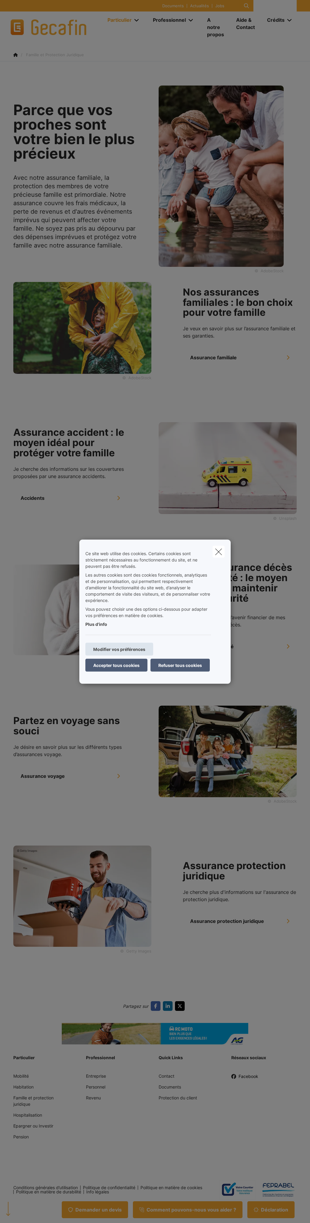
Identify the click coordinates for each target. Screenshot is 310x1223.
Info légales (97, 1192)
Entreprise (96, 1076)
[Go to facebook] (157, 1006)
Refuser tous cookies (180, 665)
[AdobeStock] (82, 327)
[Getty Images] (82, 896)
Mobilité (21, 1076)
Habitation (23, 1086)
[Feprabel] (276, 1190)
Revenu (93, 1097)
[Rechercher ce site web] (246, 5)
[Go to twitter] (181, 1006)
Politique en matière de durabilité (48, 1192)
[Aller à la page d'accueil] (56, 27)
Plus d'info (96, 623)
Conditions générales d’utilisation (45, 1188)
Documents (173, 6)
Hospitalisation (27, 1115)
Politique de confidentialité (109, 1188)
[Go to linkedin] (169, 1006)
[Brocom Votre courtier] (235, 1190)
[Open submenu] (137, 20)
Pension (21, 1136)
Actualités (199, 6)
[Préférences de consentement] (24, 1211)
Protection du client (178, 1097)
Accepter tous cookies (116, 665)
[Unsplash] (228, 467)
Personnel (95, 1086)
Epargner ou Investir (33, 1125)
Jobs (219, 6)
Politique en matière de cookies (171, 1188)
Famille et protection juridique (33, 1101)
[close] (219, 551)
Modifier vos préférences (119, 649)
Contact (166, 1076)
